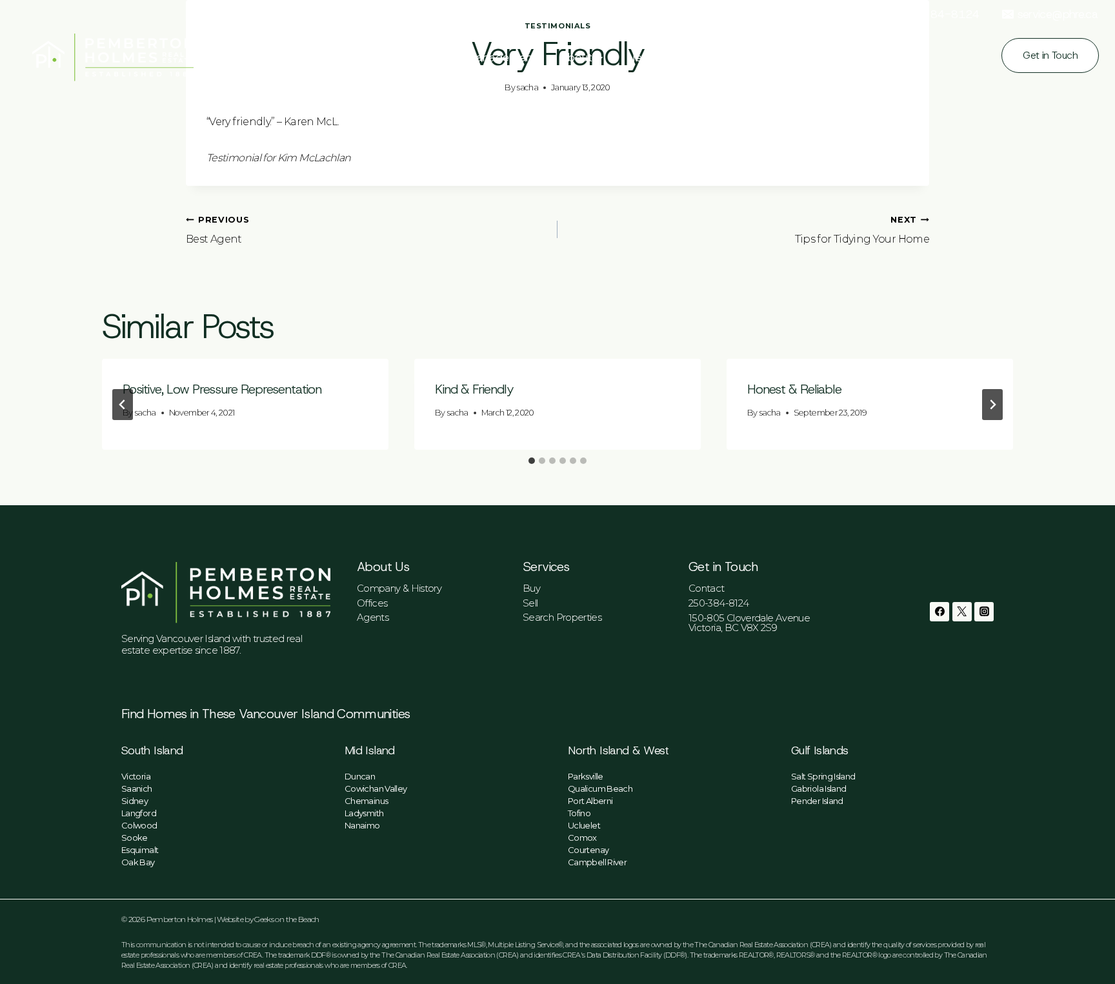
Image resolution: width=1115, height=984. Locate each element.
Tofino (579, 813)
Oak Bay (138, 862)
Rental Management (482, 57)
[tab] (531, 460)
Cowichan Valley (376, 788)
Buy (342, 57)
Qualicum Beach (600, 788)
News (641, 57)
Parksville (585, 776)
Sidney (134, 801)
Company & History (399, 588)
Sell (530, 603)
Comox (582, 837)
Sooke (134, 837)
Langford (138, 813)
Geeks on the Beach (286, 919)
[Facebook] (939, 611)
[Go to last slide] (122, 404)
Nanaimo (362, 825)
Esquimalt (139, 850)
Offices (372, 603)
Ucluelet (584, 825)
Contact (706, 588)
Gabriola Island (818, 788)
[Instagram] (984, 611)
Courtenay (588, 850)
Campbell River (597, 862)
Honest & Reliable (794, 389)
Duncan (360, 776)
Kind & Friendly (474, 389)
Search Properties (562, 617)
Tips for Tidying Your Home (862, 230)
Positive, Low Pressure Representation (222, 389)
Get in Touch (1050, 55)
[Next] (992, 404)
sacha (145, 412)
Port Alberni (590, 801)
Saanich (136, 788)
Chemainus (366, 801)
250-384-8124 (718, 603)
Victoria (135, 776)
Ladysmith (364, 813)
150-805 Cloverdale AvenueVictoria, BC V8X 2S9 (749, 623)
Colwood (139, 825)
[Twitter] (962, 611)
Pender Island (817, 801)
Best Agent (217, 230)
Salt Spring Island (823, 776)
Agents (372, 617)
